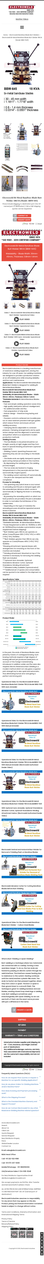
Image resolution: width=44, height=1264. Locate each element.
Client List (5, 1130)
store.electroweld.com (11, 1123)
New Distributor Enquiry (11, 1138)
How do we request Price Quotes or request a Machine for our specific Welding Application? (20, 1078)
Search (4, 1125)
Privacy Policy (7, 1219)
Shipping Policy (7, 1226)
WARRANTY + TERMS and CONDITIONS (22, 1035)
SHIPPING (22, 1019)
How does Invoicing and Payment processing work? (19, 1092)
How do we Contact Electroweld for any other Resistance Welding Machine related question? (20, 1109)
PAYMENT (22, 1030)
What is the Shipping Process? (14, 1097)
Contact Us (6, 1146)
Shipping (16, 204)
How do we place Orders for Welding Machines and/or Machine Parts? (20, 1085)
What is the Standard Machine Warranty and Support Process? (19, 1102)
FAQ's (4, 1141)
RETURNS (22, 1025)
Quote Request (8, 1133)
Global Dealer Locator (10, 1143)
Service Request (8, 1136)
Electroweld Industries (28, 1248)
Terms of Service (8, 1221)
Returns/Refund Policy (10, 1224)
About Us (5, 1128)
